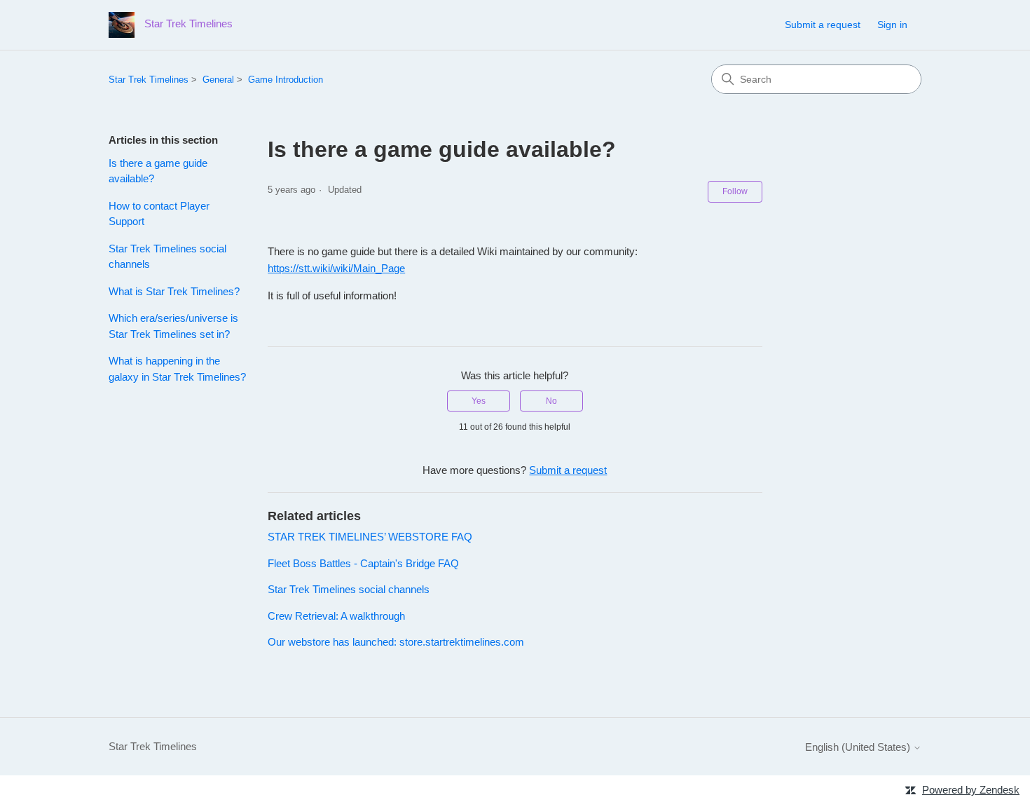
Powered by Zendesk (970, 790)
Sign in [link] (892, 24)
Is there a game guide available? (158, 171)
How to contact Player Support (159, 214)
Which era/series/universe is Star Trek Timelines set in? (173, 326)
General (218, 79)
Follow (735, 191)
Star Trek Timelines (148, 79)
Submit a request (822, 24)
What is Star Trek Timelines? (174, 291)
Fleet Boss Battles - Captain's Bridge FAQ (363, 563)
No (551, 401)
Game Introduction (285, 79)
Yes (479, 401)
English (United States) (859, 747)
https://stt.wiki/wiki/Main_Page (336, 268)
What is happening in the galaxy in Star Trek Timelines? (177, 369)
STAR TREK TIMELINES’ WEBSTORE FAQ (370, 537)
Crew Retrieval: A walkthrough (336, 616)
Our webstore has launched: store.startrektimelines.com (396, 642)
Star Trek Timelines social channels (167, 257)
